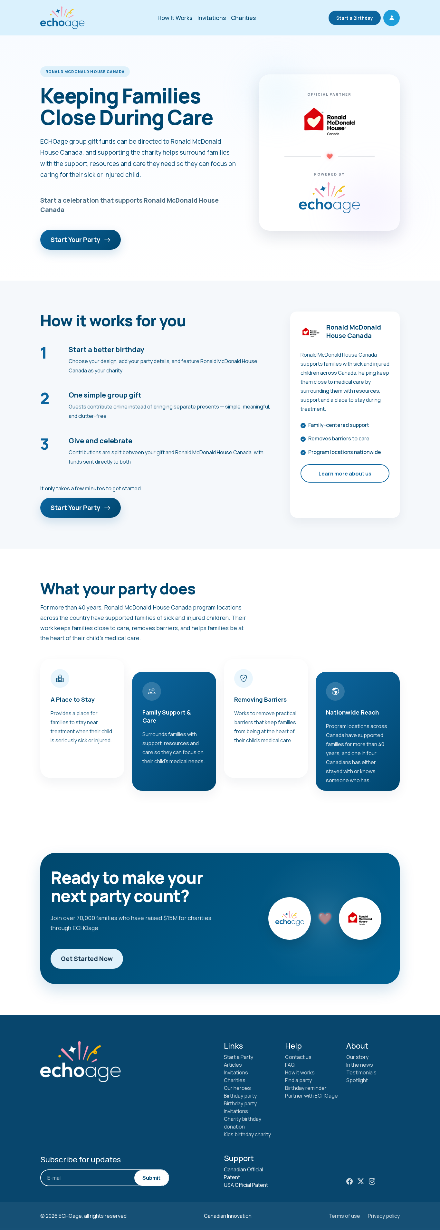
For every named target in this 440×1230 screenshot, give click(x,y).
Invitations (211, 18)
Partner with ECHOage (311, 1095)
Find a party (298, 1080)
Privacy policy (384, 1215)
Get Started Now (87, 958)
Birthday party (240, 1095)
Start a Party (238, 1057)
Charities (243, 18)
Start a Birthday (354, 18)
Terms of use (344, 1215)
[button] (391, 18)
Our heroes (237, 1087)
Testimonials (361, 1072)
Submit (151, 1177)
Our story (357, 1057)
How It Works (175, 18)
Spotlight (357, 1080)
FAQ (290, 1064)
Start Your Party (76, 239)
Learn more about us (345, 473)
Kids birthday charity (247, 1134)
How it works (300, 1072)
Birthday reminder (306, 1087)
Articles (233, 1064)
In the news (359, 1064)
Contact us (298, 1057)
